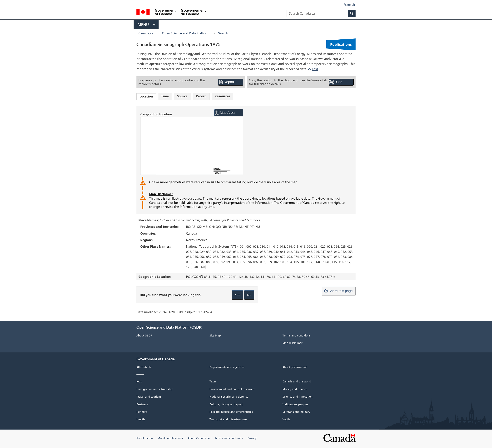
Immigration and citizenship (154, 389)
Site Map (215, 335)
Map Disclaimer (161, 194)
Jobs (139, 381)
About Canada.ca (199, 438)
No (249, 295)
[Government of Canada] (171, 12)
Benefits (141, 412)
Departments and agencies (226, 367)
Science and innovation (297, 396)
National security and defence (228, 396)
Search (223, 33)
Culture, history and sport (226, 404)
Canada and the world (297, 381)
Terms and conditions (297, 335)
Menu (144, 24)
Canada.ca (145, 33)
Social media (144, 438)
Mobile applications (170, 438)
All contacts (143, 367)
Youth (286, 419)
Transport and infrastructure (228, 419)
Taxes (213, 381)
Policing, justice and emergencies (231, 412)
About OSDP (144, 335)
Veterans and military (296, 412)
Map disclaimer (293, 343)
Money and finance (295, 389)
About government (295, 367)
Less (312, 69)
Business (142, 404)
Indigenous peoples (295, 404)
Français (349, 4)
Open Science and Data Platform (185, 33)
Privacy (252, 438)
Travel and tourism (148, 396)
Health (140, 419)
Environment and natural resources (232, 389)
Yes (237, 295)
